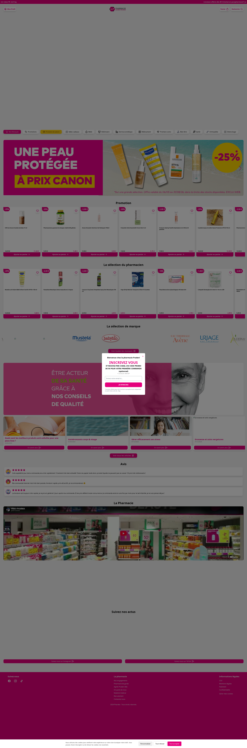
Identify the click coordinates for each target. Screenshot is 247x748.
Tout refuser (160, 744)
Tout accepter (174, 744)
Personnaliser (145, 744)
